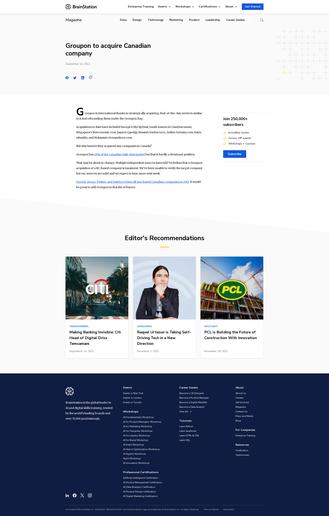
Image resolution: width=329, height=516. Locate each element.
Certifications (208, 6)
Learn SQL (184, 440)
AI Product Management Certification (142, 482)
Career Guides (235, 20)
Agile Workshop (132, 458)
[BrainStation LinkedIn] (67, 495)
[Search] (262, 20)
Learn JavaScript (187, 431)
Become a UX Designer (191, 393)
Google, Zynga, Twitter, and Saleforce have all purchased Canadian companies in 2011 (132, 182)
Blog (238, 420)
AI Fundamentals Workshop (138, 417)
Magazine (241, 406)
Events (162, 6)
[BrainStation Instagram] (90, 495)
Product (194, 20)
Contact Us (242, 411)
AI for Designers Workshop (138, 431)
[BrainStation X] (82, 495)
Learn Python (186, 426)
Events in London (132, 397)
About (229, 6)
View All (184, 411)
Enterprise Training (141, 6)
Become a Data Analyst (191, 406)
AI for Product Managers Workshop (142, 421)
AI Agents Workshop (134, 453)
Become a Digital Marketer (193, 402)
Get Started (252, 6)
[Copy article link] (91, 77)
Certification (242, 450)
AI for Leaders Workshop (136, 435)
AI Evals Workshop (133, 444)
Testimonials (242, 455)
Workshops (182, 6)
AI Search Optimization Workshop (141, 449)
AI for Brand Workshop (135, 440)
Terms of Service (211, 509)
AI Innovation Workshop (136, 463)
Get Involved (242, 402)
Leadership (213, 20)
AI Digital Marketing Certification (140, 496)
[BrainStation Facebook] (75, 495)
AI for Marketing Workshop (137, 426)
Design (137, 20)
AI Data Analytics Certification (139, 487)
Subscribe (234, 154)
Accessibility (228, 509)
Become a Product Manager (194, 397)
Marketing (176, 20)
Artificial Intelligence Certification (140, 477)
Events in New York (133, 393)
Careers (240, 397)
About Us (241, 393)
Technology (155, 20)
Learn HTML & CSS (189, 435)
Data (123, 20)
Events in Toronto (132, 402)
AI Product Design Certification (139, 491)
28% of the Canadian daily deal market (119, 154)
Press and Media (244, 416)
